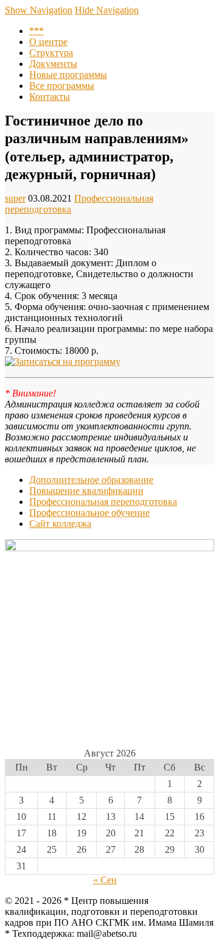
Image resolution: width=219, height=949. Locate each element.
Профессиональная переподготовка (103, 501)
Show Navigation (38, 10)
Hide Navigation (107, 10)
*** (36, 31)
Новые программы (68, 74)
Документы (53, 63)
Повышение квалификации (86, 490)
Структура (51, 53)
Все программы (61, 85)
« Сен (105, 880)
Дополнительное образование (91, 479)
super (15, 198)
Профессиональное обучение (89, 512)
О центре (48, 42)
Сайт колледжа (60, 523)
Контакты (49, 96)
